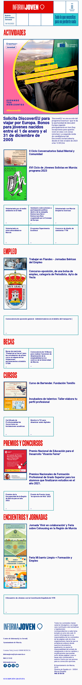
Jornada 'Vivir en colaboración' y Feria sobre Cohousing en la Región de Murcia (53, 527)
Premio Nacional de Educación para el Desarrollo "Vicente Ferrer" (51, 452)
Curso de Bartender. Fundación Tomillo (52, 383)
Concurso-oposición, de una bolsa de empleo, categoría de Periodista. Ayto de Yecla (53, 274)
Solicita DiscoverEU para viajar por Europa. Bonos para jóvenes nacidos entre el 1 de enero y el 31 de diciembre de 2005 (26, 129)
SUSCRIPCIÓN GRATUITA (14, 679)
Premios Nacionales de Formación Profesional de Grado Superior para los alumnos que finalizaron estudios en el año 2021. (52, 479)
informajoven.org (9, 662)
